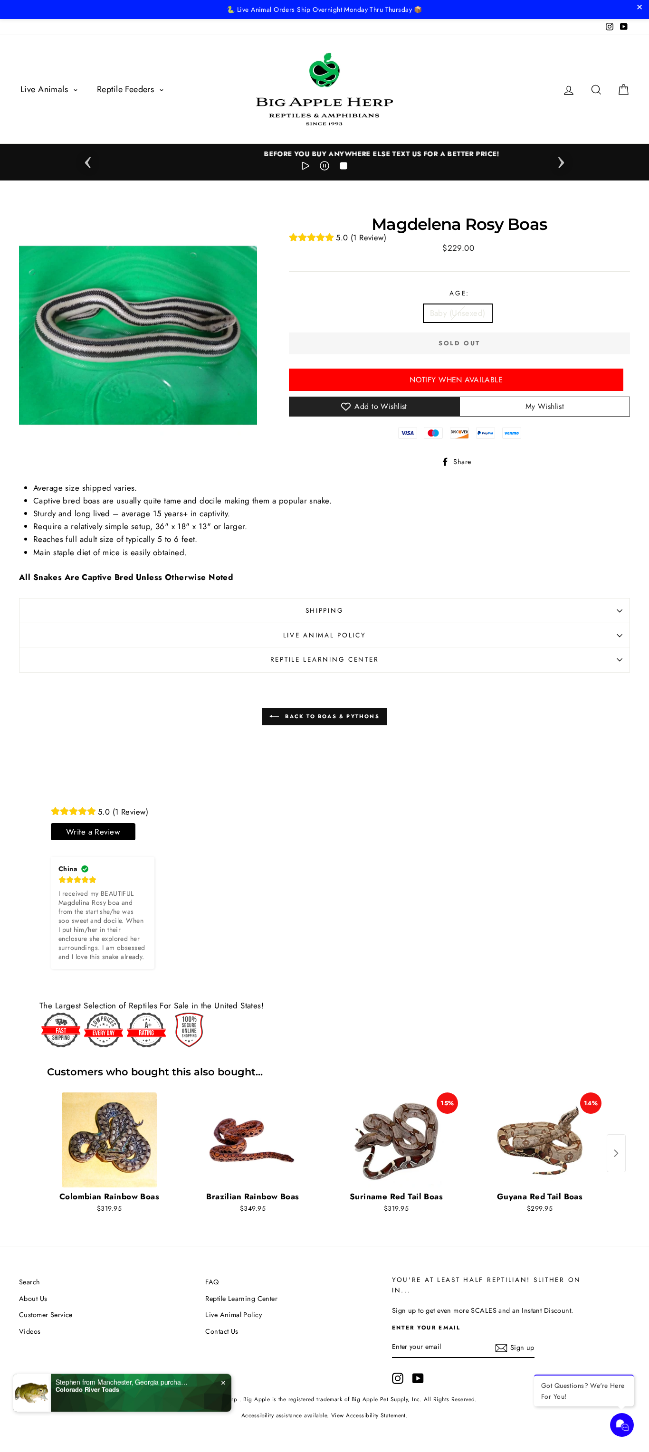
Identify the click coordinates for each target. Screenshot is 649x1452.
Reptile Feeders (127, 89)
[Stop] (343, 168)
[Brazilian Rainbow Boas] (253, 1139)
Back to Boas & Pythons (331, 716)
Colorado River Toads (87, 1388)
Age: (459, 293)
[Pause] (324, 168)
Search (29, 1282)
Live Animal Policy (324, 635)
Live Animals (45, 89)
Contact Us (221, 1331)
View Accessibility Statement (368, 1415)
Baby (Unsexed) (458, 313)
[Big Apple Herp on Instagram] (397, 1378)
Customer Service (46, 1314)
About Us (33, 1298)
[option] (324, 154)
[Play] (305, 168)
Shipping (324, 610)
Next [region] (561, 159)
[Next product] (616, 1153)
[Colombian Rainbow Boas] (109, 1139)
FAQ (212, 1282)
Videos (30, 1331)
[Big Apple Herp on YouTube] (418, 1378)
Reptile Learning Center (324, 659)
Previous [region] (87, 159)
